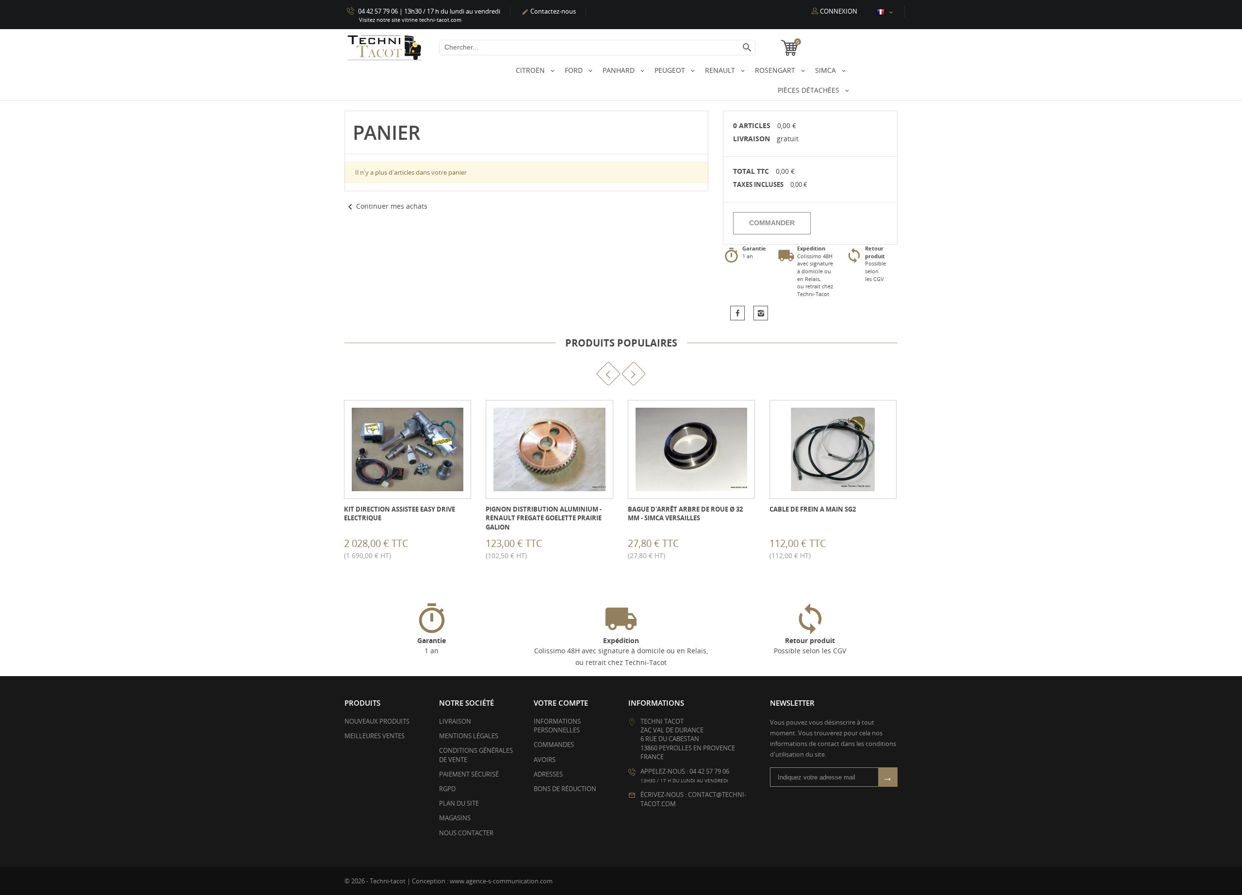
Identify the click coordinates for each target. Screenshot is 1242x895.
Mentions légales (468, 735)
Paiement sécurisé (469, 774)
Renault (721, 70)
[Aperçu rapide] (393, 547)
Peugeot (670, 70)
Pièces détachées (809, 90)
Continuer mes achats (385, 206)
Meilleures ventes (374, 735)
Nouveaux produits (376, 721)
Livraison (455, 721)
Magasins (455, 817)
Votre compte (561, 703)
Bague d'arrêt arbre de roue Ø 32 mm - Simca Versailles (685, 513)
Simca (826, 70)
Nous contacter (466, 833)
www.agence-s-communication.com (501, 881)
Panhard (620, 70)
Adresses (548, 774)
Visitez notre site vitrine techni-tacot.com (410, 19)
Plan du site (459, 803)
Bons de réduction (565, 788)
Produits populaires (621, 342)
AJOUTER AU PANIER (345, 547)
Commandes (554, 744)
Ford (575, 70)
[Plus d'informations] (414, 547)
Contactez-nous (549, 11)
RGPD (447, 788)
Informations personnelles (557, 725)
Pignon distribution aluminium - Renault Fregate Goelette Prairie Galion (544, 518)
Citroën (531, 70)
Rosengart (776, 70)
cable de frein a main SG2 (812, 509)
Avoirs (545, 759)
